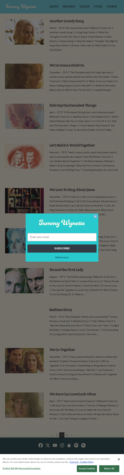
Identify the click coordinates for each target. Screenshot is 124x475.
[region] (62, 464)
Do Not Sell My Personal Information (22, 468)
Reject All (109, 468)
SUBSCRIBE (62, 248)
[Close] (118, 459)
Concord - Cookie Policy (81, 462)
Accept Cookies (87, 468)
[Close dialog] (95, 216)
